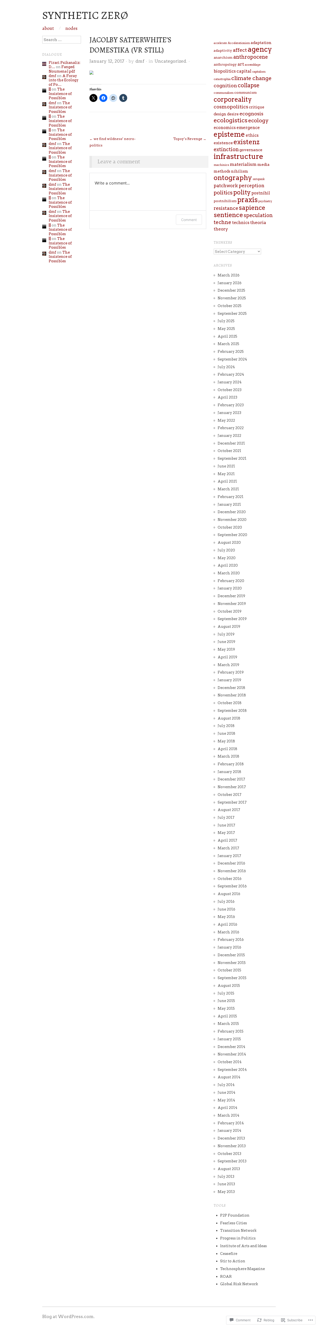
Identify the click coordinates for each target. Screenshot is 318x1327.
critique (256, 107)
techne (222, 222)
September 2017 (232, 802)
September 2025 (232, 313)
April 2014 (227, 1107)
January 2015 (229, 1039)
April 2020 (228, 565)
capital (244, 71)
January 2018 (229, 772)
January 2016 (229, 947)
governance (250, 149)
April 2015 (227, 1016)
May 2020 (227, 558)
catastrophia (222, 79)
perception (251, 185)
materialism (243, 164)
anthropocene (250, 57)
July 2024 (226, 367)
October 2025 (229, 306)
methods (222, 171)
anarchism (223, 57)
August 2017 (229, 810)
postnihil (260, 192)
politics (223, 192)
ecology (258, 120)
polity (242, 192)
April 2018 (227, 749)
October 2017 (229, 794)
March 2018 (228, 756)
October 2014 (229, 1062)
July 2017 (226, 817)
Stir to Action (232, 1261)
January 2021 (229, 504)
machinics (221, 165)
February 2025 (231, 351)
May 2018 (226, 741)
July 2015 (226, 993)
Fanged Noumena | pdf (62, 69)
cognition (225, 86)
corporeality (233, 99)
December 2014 (231, 1047)
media (263, 164)
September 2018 (232, 710)
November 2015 (232, 963)
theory (221, 229)
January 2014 (229, 1130)
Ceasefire (228, 1253)
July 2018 (226, 726)
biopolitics (225, 71)
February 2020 (231, 581)
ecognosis (251, 114)
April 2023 (227, 397)
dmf (139, 61)
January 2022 (229, 435)
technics (240, 222)
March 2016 (228, 932)
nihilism (239, 171)
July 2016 (226, 901)
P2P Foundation (234, 1215)
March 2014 (228, 1115)
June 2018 (226, 733)
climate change (251, 78)
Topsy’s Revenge (189, 139)
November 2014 (232, 1054)
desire (233, 114)
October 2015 (229, 970)
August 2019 (229, 626)
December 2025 (231, 290)
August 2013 (229, 1169)
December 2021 (231, 443)
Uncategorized (170, 61)
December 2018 (231, 688)
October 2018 (229, 703)
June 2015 (226, 1001)
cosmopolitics (231, 107)
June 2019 (226, 642)
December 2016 (231, 863)
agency (260, 49)
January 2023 (229, 413)
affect (240, 50)
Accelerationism (239, 43)
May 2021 (226, 474)
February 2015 (230, 1031)
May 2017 (226, 832)
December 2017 (231, 779)
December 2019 (231, 596)
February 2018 (231, 764)
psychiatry (265, 201)
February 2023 (231, 405)
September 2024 (232, 359)
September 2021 (232, 458)
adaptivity (223, 50)
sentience (228, 215)
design (220, 114)
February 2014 (231, 1123)
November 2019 (232, 603)
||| (50, 89)
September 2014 (232, 1069)
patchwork (226, 185)
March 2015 (228, 1023)
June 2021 (226, 466)
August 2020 (229, 542)
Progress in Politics (238, 1238)
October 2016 (229, 878)
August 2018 (229, 718)
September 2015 (232, 978)
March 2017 (228, 848)
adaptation (261, 42)
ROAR (226, 1276)
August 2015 (229, 985)
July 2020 (226, 550)
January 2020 (230, 588)
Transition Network (238, 1230)
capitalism (259, 71)
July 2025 (226, 321)
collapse (249, 85)
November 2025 (232, 298)
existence (223, 142)
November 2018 (232, 695)
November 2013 (232, 1146)
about (48, 28)
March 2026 (228, 275)
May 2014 (226, 1100)
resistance (226, 208)
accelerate (220, 43)
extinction (226, 149)
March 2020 (229, 573)
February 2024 (231, 374)
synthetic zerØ (85, 15)
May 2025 (226, 328)
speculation (258, 215)
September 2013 (232, 1161)
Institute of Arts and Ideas (243, 1246)
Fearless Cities (233, 1223)
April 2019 (227, 657)
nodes (71, 28)
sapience (252, 207)
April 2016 (227, 924)
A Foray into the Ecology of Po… (64, 80)
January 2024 (229, 382)
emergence (248, 127)
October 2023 (229, 390)
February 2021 (230, 497)
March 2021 (228, 489)
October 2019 (229, 611)
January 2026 (229, 283)
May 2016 (226, 917)
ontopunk (259, 179)
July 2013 (226, 1176)
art (241, 64)
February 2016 (231, 939)
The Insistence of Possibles (60, 93)
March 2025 (228, 344)
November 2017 (232, 787)
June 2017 (226, 825)
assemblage (252, 64)
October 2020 (230, 527)
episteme (229, 134)
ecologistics (230, 120)
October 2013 (229, 1153)
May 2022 (226, 420)
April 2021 (227, 481)
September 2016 (232, 886)
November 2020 (232, 519)
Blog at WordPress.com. (68, 1316)
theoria (258, 222)
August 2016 (229, 894)
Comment (189, 220)
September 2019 (232, 619)
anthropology (225, 64)
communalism (224, 92)
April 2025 (227, 336)
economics (225, 127)
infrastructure (238, 156)
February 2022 (231, 428)
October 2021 (229, 451)
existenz (246, 142)
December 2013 (231, 1138)
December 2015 (231, 955)
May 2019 (226, 649)
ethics (252, 135)
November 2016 (232, 871)
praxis (247, 199)
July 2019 (226, 634)
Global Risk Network (239, 1284)
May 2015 (226, 1008)
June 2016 (226, 909)
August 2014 (229, 1077)
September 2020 (232, 535)
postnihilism (225, 201)
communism (245, 92)
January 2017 (229, 856)
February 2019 (231, 672)
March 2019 (228, 665)
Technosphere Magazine (242, 1269)
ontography (233, 178)
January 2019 (229, 680)
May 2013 (226, 1192)
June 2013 (226, 1184)
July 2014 (226, 1085)
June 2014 (226, 1092)
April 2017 (227, 840)
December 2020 (232, 512)
